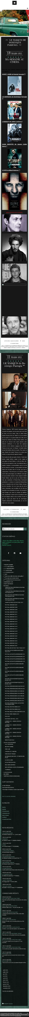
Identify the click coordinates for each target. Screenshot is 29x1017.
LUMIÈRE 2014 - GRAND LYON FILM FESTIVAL (13, 737)
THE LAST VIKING (7, 886)
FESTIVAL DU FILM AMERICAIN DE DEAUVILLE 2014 (14, 651)
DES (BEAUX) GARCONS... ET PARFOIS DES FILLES (15, 757)
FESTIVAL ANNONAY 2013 (11, 619)
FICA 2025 (7, 716)
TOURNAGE (8, 769)
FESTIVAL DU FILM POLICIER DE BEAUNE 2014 (14, 664)
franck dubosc (8, 515)
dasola (3, 919)
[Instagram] (14, 553)
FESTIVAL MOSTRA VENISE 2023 (12, 709)
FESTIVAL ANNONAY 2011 (11, 614)
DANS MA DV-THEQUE (10, 753)
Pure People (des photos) (8, 787)
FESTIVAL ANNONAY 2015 (11, 624)
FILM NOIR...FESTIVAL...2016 (11, 718)
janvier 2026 (6, 984)
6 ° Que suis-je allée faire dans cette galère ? (14, 576)
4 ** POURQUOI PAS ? (14, 509)
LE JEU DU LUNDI (9, 760)
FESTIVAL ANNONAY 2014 (11, 621)
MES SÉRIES (6, 774)
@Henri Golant (5, 947)
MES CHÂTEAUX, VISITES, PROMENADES (14, 767)
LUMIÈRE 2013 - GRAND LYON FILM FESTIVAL (13, 733)
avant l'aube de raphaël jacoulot (12, 347)
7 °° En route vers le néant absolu (11, 578)
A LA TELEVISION (9, 744)
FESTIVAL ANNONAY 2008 (11, 607)
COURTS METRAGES (8, 583)
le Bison (4, 905)
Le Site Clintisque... (6, 785)
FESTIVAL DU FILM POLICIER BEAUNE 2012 (15, 654)
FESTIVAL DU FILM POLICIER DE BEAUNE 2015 (14, 668)
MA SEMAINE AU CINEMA (14, 60)
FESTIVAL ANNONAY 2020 (11, 636)
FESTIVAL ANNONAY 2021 (11, 638)
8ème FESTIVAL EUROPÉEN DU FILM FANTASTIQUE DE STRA (14, 595)
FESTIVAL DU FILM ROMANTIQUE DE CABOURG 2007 (14, 679)
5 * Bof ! (5, 574)
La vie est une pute (8, 772)
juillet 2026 (5, 972)
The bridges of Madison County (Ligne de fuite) (13, 789)
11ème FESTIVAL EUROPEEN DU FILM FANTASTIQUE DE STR (15, 592)
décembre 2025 (6, 986)
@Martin (4, 953)
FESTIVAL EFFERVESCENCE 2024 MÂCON (14, 693)
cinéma (23, 347)
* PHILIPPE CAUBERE (8, 564)
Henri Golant (5, 815)
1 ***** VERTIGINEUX (9, 566)
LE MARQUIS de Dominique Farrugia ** (14, 364)
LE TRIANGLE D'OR (7, 874)
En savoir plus (18, 1015)
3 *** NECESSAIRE (8, 570)
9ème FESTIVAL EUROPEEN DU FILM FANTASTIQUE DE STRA (14, 599)
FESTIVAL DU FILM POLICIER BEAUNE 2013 (15, 656)
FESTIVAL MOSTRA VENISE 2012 (12, 706)
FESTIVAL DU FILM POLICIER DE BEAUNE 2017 (14, 675)
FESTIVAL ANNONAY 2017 (11, 628)
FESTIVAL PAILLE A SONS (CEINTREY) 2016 (15, 711)
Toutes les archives (7, 991)
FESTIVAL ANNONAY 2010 (11, 612)
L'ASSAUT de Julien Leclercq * (12, 121)
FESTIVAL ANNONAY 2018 (11, 631)
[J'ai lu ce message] (27, 1013)
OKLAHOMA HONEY (7, 833)
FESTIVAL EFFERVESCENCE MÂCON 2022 (14, 700)
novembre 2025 (6, 988)
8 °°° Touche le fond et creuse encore (12, 580)
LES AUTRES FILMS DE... (10, 762)
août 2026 (5, 970)
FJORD (4, 845)
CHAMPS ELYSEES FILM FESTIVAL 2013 (14, 602)
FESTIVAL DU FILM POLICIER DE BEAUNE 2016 (14, 672)
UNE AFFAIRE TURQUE (8, 862)
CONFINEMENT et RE (8, 581)
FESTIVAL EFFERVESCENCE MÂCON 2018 (14, 698)
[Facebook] (8, 553)
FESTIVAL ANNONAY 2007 (11, 604)
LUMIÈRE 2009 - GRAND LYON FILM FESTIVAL (13, 729)
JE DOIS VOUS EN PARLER (10, 742)
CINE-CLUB (7, 749)
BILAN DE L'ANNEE (15, 340)
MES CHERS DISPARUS (10, 764)
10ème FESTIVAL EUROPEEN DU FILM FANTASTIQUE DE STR (15, 588)
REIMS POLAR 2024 (9, 740)
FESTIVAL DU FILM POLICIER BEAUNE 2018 (15, 659)
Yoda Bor (4, 912)
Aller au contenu (5, 1)
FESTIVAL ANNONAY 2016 (11, 626)
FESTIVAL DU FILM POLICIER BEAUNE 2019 (15, 661)
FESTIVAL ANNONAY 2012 (11, 616)
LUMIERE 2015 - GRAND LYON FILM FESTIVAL (13, 722)
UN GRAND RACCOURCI (8, 856)
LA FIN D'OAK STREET (8, 850)
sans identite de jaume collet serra (18, 346)
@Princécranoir (5, 927)
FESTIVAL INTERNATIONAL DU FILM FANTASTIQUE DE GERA (14, 703)
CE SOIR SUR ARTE (7, 868)
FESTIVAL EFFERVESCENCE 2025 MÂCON (14, 695)
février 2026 (6, 982)
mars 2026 (5, 980)
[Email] (14, 3)
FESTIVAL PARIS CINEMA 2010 (12, 714)
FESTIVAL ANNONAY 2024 (11, 643)
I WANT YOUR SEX (7, 880)
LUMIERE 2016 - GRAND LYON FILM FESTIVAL (13, 725)
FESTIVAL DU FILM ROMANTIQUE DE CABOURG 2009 (14, 683)
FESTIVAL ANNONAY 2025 (11, 645)
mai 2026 (5, 976)
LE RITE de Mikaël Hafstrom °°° (11, 170)
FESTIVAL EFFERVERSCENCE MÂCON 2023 (15, 688)
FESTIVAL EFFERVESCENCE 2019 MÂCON (14, 691)
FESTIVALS (6, 585)
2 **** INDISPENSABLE (9, 568)
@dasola (4, 961)
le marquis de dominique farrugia (13, 345)
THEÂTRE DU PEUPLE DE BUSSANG (12, 776)
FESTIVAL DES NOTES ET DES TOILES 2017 (15, 648)
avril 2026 (5, 978)
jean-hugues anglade (18, 515)
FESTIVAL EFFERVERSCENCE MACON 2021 (15, 686)
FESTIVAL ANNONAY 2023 (11, 640)
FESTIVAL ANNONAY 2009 (11, 609)
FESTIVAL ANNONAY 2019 (11, 633)
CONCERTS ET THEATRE (10, 751)
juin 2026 (5, 974)
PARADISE (5, 839)
